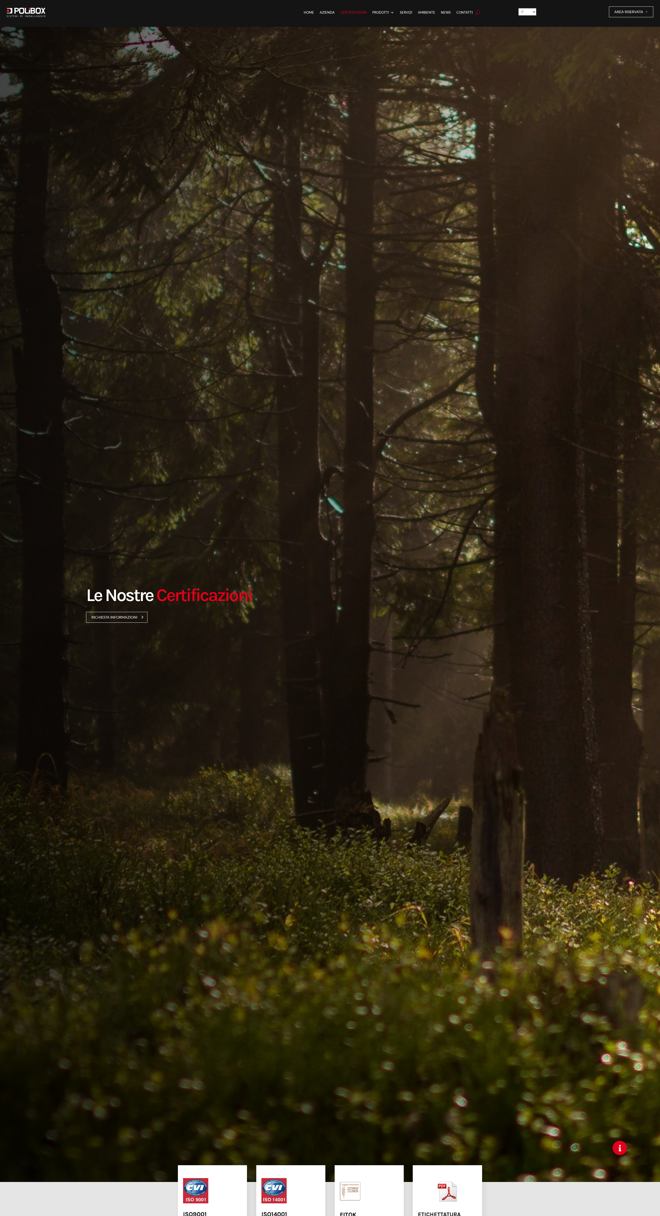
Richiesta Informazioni (114, 617)
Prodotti (380, 12)
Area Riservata (628, 12)
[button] (620, 1148)
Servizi (406, 12)
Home (309, 12)
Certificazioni (353, 12)
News (446, 12)
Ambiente (426, 12)
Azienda (327, 12)
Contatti (464, 12)
